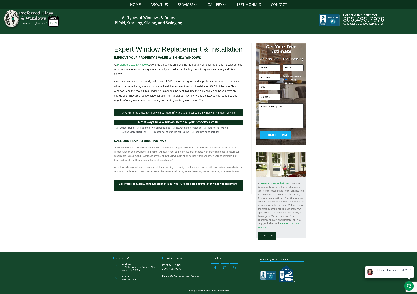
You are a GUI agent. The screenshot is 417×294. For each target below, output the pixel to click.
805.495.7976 (363, 19)
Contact (279, 4)
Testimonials (249, 4)
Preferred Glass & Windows (133, 64)
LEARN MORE (267, 235)
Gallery (215, 4)
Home (135, 4)
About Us (159, 4)
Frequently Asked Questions (275, 259)
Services (185, 4)
